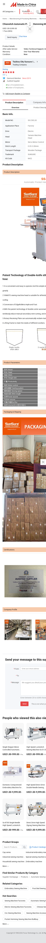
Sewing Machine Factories (15, 900)
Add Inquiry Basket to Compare (17, 93)
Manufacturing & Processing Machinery (23, 19)
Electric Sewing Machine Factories (18, 907)
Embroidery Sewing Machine (16, 888)
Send (24, 704)
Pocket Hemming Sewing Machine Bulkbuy (21, 919)
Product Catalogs (38, 847)
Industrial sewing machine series (15, 857)
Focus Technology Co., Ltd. (32, 933)
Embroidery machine (34, 861)
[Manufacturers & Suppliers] (23, 4)
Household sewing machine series (14, 861)
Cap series (7, 852)
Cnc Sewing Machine (13, 913)
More (5, 924)
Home (5, 19)
